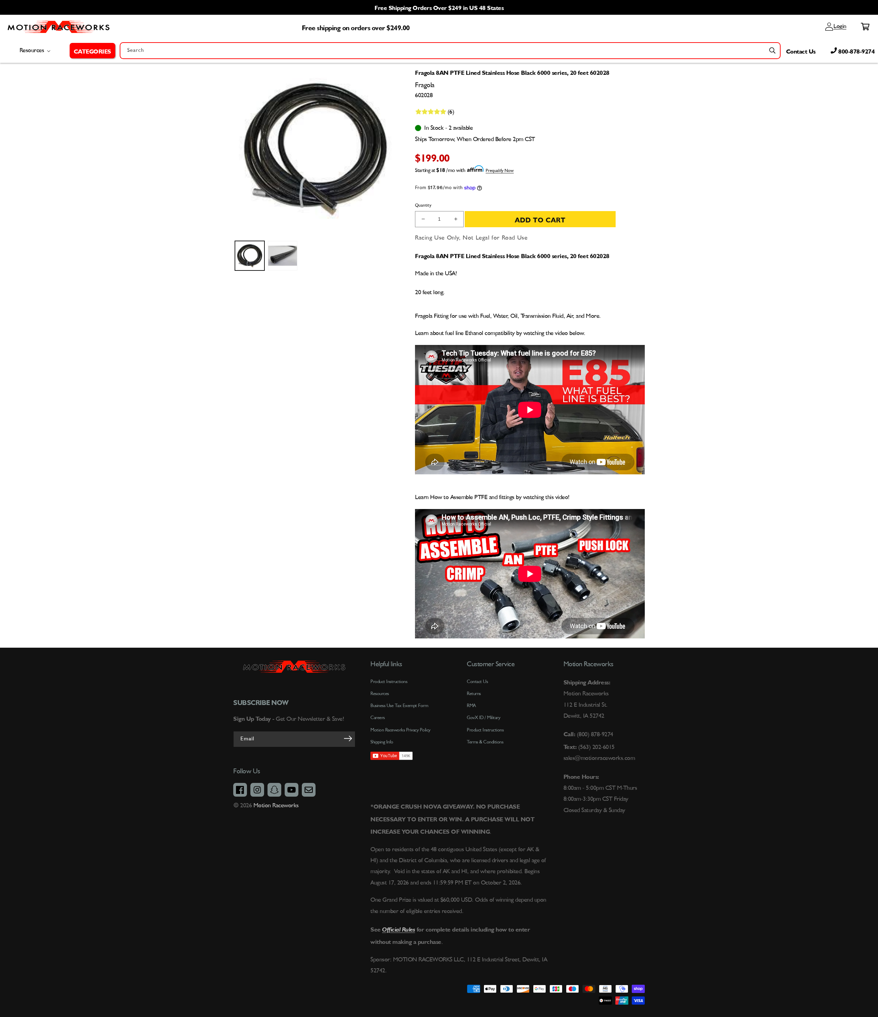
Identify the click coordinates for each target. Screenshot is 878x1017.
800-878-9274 (856, 50)
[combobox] (450, 50)
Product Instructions (485, 730)
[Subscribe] (347, 738)
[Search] (772, 50)
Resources (379, 693)
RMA (471, 705)
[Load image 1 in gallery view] (249, 255)
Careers (377, 717)
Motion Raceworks (276, 805)
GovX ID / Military (483, 717)
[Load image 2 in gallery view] (282, 255)
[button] (92, 50)
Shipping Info (381, 742)
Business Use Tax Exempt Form (399, 705)
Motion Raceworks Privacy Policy (400, 730)
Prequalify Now (500, 171)
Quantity (423, 205)
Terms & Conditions (485, 742)
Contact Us (801, 50)
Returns (474, 693)
